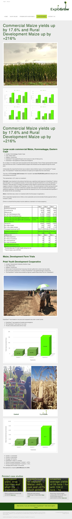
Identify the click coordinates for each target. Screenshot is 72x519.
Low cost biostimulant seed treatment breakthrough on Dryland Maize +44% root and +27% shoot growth (36, 479)
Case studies (41, 16)
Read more (13, 495)
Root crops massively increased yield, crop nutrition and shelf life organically (12, 481)
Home (6, 16)
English (4, 1)
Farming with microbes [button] (27, 16)
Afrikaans (8, 1)
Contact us (51, 16)
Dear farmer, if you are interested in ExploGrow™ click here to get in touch (36, 506)
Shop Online (14, 16)
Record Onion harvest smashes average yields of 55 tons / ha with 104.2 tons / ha (59, 481)
